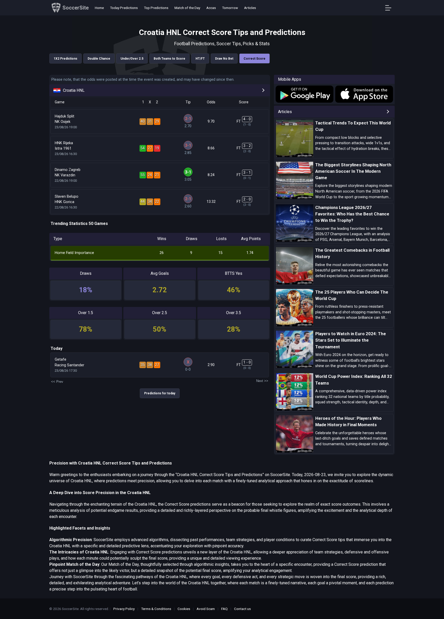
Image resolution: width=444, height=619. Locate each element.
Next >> (262, 381)
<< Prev (57, 382)
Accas (211, 8)
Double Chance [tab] (99, 58)
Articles (250, 8)
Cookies (184, 609)
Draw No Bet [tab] (224, 58)
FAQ (224, 609)
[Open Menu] (390, 7)
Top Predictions (156, 8)
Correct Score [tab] (254, 58)
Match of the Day (187, 8)
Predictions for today (159, 393)
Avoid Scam (206, 609)
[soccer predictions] (304, 94)
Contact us (242, 609)
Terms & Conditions (156, 609)
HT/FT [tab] (200, 58)
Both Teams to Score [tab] (169, 58)
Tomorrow (230, 8)
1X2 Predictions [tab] (65, 58)
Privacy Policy (124, 609)
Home (99, 8)
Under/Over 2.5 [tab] (132, 58)
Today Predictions (124, 8)
